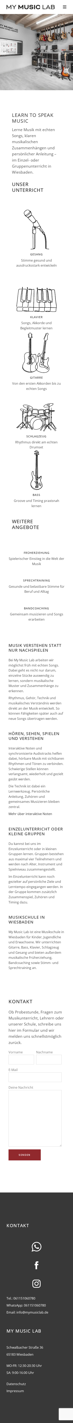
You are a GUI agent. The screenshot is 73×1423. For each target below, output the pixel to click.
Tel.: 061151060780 (20, 1298)
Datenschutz (16, 1384)
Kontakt (17, 1225)
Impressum (15, 1391)
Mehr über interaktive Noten (30, 814)
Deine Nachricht (21, 1087)
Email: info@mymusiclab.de (27, 1312)
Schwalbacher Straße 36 (24, 1347)
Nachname (44, 1052)
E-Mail (13, 1070)
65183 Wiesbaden (19, 1354)
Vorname (16, 1052)
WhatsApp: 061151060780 (26, 1305)
